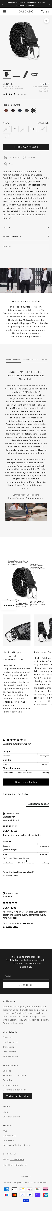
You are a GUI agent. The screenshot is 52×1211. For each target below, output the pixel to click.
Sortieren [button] (8, 794)
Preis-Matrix (9, 1051)
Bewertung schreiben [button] (26, 782)
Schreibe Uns (17, 1159)
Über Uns (8, 1037)
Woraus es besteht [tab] (31, 359)
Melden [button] (9, 875)
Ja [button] (3, 875)
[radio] (6, 110)
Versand (7, 1071)
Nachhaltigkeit (10, 1042)
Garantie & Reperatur (14, 1089)
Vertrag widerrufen (17, 1096)
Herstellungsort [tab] (13, 359)
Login (6, 1112)
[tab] (37, 804)
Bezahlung (8, 1080)
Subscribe (25, 985)
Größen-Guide (10, 1085)
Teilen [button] (15, 875)
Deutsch (24, 1176)
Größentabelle (43, 123)
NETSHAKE (42, 1183)
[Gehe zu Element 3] (25, 74)
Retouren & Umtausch (15, 1075)
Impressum (9, 1140)
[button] (26, 94)
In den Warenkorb (26, 147)
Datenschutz (9, 1135)
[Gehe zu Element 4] (35, 74)
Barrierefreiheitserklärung (16, 1145)
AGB (5, 1131)
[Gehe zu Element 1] (7, 74)
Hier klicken (20, 1165)
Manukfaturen (10, 1056)
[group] (26, 740)
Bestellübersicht (11, 1116)
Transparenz (9, 1047)
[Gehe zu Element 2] (16, 74)
